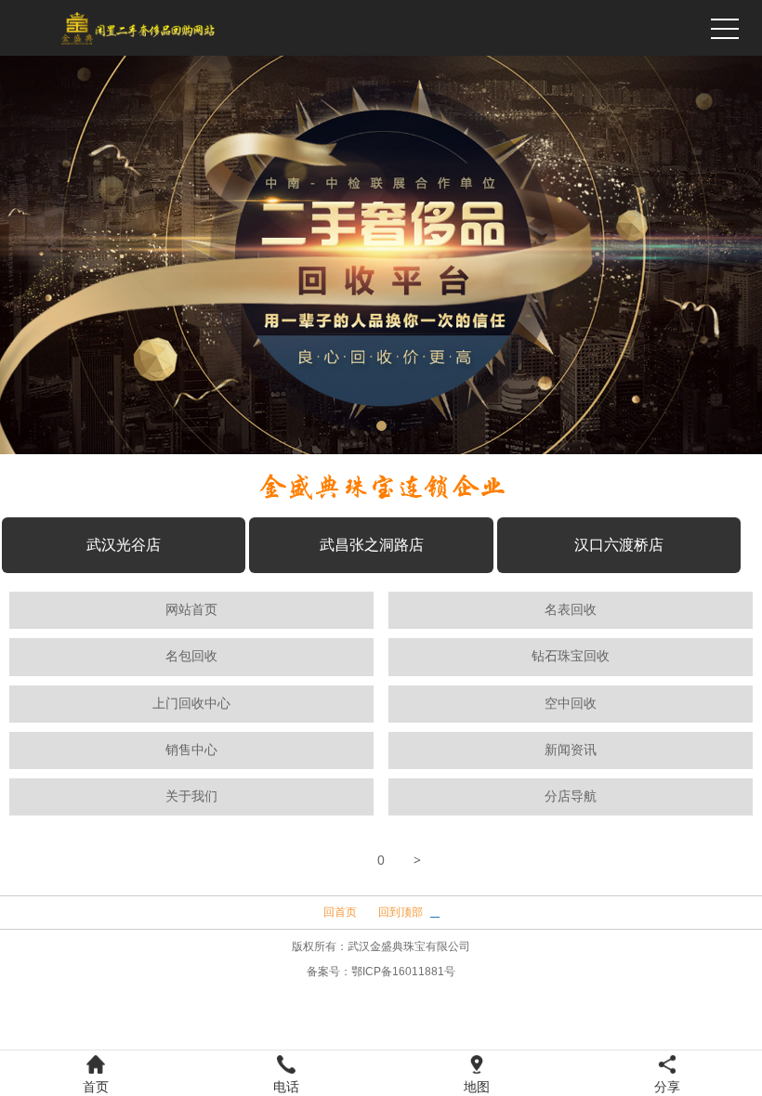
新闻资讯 (571, 750)
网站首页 (191, 610)
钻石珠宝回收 (571, 656)
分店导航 (571, 796)
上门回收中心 (191, 704)
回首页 (340, 912)
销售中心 (191, 750)
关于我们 (191, 796)
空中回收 (571, 704)
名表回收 (571, 610)
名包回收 (191, 656)
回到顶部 (400, 912)
